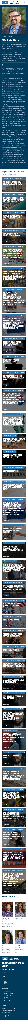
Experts (10, 36)
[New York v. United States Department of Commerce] (14, 666)
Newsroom (7, 991)
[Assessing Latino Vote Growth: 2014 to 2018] (14, 457)
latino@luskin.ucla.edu (8, 1016)
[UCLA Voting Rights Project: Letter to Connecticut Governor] (14, 550)
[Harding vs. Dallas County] (14, 758)
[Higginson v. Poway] (14, 621)
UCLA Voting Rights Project (9, 70)
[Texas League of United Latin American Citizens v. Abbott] (14, 379)
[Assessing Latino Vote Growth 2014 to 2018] (14, 636)
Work (5, 981)
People (4, 36)
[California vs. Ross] (14, 651)
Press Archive (8, 995)
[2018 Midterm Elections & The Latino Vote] (14, 683)
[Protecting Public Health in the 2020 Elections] (14, 441)
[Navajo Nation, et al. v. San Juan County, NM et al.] (14, 219)
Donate (6, 997)
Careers (6, 999)
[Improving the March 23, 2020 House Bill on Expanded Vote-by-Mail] (14, 589)
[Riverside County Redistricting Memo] (14, 236)
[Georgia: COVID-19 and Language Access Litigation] (14, 345)
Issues (5, 980)
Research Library (8, 993)
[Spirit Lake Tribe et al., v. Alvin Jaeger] (14, 699)
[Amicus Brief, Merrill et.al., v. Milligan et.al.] (14, 184)
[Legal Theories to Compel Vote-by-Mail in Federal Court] (14, 489)
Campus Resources (9, 1001)
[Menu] (24, 2)
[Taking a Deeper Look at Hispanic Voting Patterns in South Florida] (14, 201)
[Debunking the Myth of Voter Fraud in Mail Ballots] (14, 532)
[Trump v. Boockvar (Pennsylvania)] (14, 362)
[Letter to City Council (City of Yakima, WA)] (14, 606)
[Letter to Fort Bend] (14, 472)
